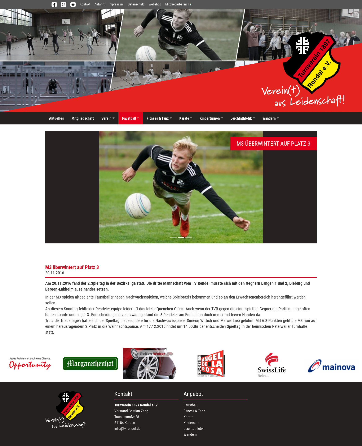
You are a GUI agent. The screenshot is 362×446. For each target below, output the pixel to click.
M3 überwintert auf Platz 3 (72, 267)
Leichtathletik (193, 428)
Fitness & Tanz (194, 411)
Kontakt (85, 4)
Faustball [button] (129, 118)
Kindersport (192, 422)
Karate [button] (184, 118)
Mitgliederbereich (177, 4)
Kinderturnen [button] (210, 118)
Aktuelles (56, 118)
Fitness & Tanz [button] (158, 118)
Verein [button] (106, 118)
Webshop (155, 4)
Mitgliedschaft (82, 118)
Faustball (190, 405)
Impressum (116, 4)
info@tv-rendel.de (127, 428)
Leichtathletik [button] (241, 118)
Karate (188, 417)
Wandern (190, 434)
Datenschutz (136, 4)
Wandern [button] (269, 118)
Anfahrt (99, 4)
